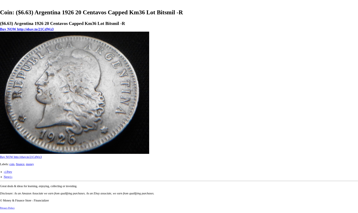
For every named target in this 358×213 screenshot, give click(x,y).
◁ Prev (8, 171)
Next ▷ (8, 176)
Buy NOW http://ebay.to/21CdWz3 (27, 29)
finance (20, 164)
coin (11, 164)
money (30, 164)
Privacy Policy (7, 208)
